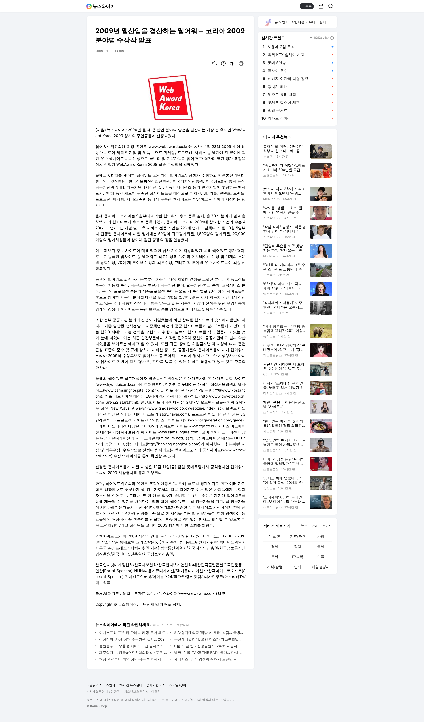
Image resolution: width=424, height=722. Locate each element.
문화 (274, 556)
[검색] (332, 6)
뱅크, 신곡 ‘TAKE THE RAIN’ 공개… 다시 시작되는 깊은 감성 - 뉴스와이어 (208, 652)
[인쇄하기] (241, 63)
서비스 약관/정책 (174, 685)
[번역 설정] (223, 63)
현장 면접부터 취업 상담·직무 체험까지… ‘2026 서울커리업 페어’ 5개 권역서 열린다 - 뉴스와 (133, 659)
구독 (308, 6)
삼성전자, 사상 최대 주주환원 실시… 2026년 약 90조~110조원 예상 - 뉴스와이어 (133, 639)
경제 (274, 546)
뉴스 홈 (274, 536)
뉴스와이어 (104, 6)
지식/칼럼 (274, 567)
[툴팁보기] (332, 38)
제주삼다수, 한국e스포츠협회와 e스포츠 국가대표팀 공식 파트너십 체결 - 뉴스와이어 (133, 652)
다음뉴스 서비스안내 (100, 685)
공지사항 (152, 685)
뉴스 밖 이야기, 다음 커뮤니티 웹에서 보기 (305, 22)
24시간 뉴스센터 (130, 685)
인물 (320, 556)
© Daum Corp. (97, 706)
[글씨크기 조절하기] (232, 63)
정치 (297, 546)
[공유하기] (321, 6)
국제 (320, 546)
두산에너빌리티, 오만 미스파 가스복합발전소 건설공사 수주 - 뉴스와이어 (208, 639)
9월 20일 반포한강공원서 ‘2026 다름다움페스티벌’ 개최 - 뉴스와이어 (208, 646)
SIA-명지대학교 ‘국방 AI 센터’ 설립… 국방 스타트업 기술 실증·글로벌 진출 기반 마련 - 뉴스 (208, 632)
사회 (320, 536)
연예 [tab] (314, 525)
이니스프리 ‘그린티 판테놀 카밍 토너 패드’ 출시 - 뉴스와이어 (133, 632)
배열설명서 (320, 567)
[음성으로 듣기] (214, 63)
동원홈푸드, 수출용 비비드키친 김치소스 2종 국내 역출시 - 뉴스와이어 (133, 646)
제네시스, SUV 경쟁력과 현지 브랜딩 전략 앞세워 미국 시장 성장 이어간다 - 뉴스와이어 (208, 659)
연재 (297, 567)
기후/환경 (297, 536)
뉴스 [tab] (304, 525)
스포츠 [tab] (326, 525)
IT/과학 (297, 556)
